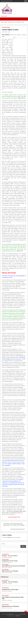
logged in (10, 537)
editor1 (9, 31)
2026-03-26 (4, 557)
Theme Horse (23, 614)
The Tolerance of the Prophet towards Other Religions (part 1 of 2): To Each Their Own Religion (14, 524)
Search (3, 543)
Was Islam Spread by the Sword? (18, 529)
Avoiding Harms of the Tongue (10, 560)
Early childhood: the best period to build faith (13, 566)
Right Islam (11, 614)
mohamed (10, 557)
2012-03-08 (4, 31)
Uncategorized (5, 554)
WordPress (18, 615)
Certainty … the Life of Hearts (9, 555)
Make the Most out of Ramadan (10, 571)
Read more (5, 577)
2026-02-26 (4, 567)
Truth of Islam (6, 27)
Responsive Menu (25, 1)
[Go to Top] (25, 612)
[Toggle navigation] (2, 18)
